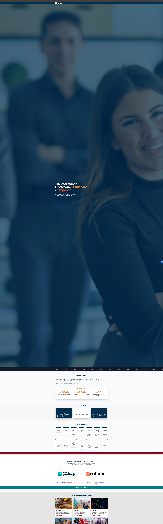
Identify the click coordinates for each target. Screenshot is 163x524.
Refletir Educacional (106, 0)
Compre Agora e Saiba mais (60, 515)
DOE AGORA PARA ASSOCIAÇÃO (81, 487)
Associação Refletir (100, 0)
